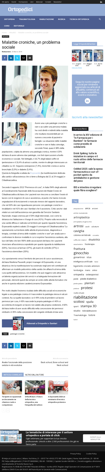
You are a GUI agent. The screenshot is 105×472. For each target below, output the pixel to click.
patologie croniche (17, 334)
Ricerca (61, 19)
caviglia (79, 230)
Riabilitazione (47, 19)
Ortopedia (9, 19)
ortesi (94, 270)
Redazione (6, 52)
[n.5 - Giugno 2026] (18, 323)
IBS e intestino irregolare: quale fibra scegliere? (88, 189)
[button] (100, 19)
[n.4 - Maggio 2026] (87, 56)
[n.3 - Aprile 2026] (98, 56)
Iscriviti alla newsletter (87, 117)
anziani (95, 208)
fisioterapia (89, 244)
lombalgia (78, 270)
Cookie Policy (91, 454)
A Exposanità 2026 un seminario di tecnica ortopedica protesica (56, 399)
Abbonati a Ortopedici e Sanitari (42, 323)
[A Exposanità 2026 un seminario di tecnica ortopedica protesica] (58, 387)
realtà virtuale (79, 293)
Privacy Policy (75, 454)
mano (87, 270)
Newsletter (58, 2)
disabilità (94, 239)
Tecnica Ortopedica (79, 19)
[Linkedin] (101, 2)
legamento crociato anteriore (87, 266)
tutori (76, 320)
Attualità (12, 32)
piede (76, 279)
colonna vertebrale (82, 235)
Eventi (14, 2)
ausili (87, 226)
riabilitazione (85, 297)
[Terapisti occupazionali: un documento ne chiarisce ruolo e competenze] (12, 387)
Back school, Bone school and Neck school (54, 363)
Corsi (6, 26)
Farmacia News (80, 129)
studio (77, 310)
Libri (31, 2)
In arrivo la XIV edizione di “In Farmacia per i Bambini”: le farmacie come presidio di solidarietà (88, 140)
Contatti (48, 2)
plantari (89, 283)
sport (76, 306)
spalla (90, 301)
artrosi (78, 226)
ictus (89, 257)
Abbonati (39, 2)
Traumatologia (27, 19)
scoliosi (79, 301)
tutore (91, 315)
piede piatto (78, 283)
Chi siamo (5, 2)
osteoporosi (92, 274)
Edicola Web (77, 68)
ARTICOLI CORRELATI (13, 375)
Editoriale (19, 26)
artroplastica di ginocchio (83, 222)
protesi (86, 287)
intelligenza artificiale (83, 261)
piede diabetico (88, 278)
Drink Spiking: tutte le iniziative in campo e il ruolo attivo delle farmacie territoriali (88, 158)
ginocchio (81, 252)
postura (76, 288)
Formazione (23, 2)
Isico (96, 262)
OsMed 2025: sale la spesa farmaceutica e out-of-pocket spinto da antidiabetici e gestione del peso (88, 174)
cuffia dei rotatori (80, 240)
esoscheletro (78, 244)
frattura (79, 248)
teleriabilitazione (89, 310)
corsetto (96, 235)
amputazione (78, 209)
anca (87, 208)
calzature (95, 226)
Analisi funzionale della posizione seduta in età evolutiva (17, 363)
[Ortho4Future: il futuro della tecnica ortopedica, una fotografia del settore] (35, 387)
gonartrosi (79, 257)
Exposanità (35, 173)
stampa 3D (89, 306)
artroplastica (82, 217)
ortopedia (79, 274)
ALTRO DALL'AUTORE (34, 375)
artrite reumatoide (81, 213)
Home (4, 32)
